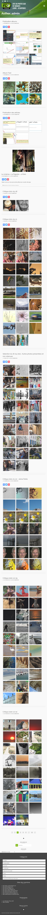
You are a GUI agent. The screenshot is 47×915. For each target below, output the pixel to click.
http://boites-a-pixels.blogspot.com (9, 885)
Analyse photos (5, 185)
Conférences (5, 868)
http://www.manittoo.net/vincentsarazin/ (10, 890)
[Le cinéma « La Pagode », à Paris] (23, 160)
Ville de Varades (6, 902)
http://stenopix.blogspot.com (8, 888)
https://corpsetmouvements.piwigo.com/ (10, 893)
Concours (5, 865)
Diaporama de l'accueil (7, 870)
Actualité (5, 860)
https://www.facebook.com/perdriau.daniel (11, 894)
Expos (4, 873)
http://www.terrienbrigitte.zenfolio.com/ (10, 891)
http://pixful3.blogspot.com (8, 887)
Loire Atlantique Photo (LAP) (8, 901)
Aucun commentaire (15, 23)
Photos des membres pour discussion (13, 185)
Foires (4, 876)
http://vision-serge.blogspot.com (9, 889)
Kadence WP (18, 912)
